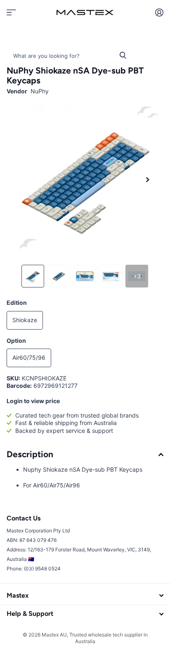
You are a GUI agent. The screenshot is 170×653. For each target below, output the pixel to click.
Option (16, 340)
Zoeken (123, 55)
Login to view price (33, 400)
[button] (148, 179)
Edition (17, 302)
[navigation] (32, 276)
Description (30, 454)
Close (85, 596)
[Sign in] (159, 12)
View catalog (11, 12)
